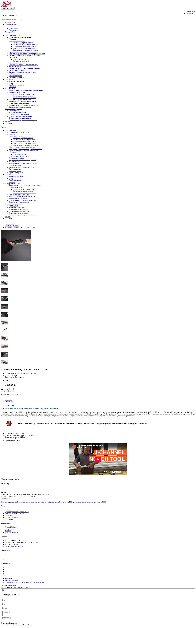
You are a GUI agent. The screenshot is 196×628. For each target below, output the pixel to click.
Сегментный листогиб (21, 61)
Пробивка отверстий (16, 85)
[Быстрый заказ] (10, 391)
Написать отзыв (13, 394)
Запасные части (15, 66)
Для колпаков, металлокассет (20, 118)
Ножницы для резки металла (23, 43)
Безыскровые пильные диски (20, 37)
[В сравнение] (14, 391)
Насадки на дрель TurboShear (20, 99)
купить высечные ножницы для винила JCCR (90, 502)
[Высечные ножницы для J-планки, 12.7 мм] (16, 260)
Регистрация (190, 12)
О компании (9, 515)
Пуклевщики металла (17, 63)
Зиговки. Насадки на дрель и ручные (22, 72)
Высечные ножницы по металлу (24, 48)
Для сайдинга (9, 79)
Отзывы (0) (9, 402)
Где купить (9, 123)
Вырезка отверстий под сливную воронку (24, 68)
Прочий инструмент (16, 77)
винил (7, 502)
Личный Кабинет (11, 527)
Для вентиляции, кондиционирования (23, 120)
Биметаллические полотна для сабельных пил (26, 90)
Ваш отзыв (4, 492)
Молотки (12, 39)
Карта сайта (9, 578)
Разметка (12, 87)
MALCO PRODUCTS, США (26, 373)
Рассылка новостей (11, 532)
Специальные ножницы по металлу (25, 44)
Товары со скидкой (11, 580)
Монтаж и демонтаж (16, 81)
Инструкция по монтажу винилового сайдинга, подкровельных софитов (31, 408)
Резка (11, 83)
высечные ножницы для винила (34, 502)
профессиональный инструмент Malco (60, 502)
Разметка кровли (15, 76)
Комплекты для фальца (18, 112)
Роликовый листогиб (20, 59)
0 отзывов (4, 394)
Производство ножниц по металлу (17, 512)
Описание (8, 400)
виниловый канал (16, 502)
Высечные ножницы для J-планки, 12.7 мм (20, 227)
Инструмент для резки (13, 88)
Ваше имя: (4, 483)
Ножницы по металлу (17, 41)
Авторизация (190, 13)
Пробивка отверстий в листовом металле (24, 55)
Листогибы (13, 57)
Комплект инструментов (13, 109)
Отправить (6, 618)
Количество (5, 389)
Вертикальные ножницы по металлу (25, 50)
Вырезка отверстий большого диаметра (23, 65)
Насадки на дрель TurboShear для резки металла (27, 54)
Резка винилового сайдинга (19, 103)
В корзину (5, 391)
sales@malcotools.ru (16, 546)
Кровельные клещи (16, 70)
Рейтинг (4, 496)
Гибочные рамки (15, 74)
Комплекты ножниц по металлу (20, 116)
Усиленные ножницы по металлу (24, 46)
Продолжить (5, 498)
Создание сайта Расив (8, 585)
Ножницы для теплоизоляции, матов (22, 101)
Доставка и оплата (11, 517)
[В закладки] (12, 391)
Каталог (8, 122)
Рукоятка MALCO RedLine (14, 513)
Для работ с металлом (12, 35)
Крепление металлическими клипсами (23, 52)
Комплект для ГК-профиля (19, 114)
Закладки (8, 531)
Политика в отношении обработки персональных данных (25, 582)
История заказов (10, 529)
